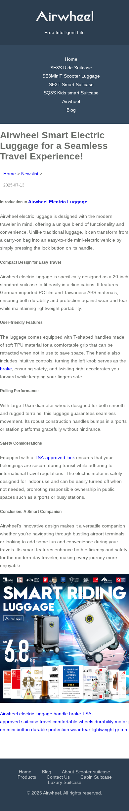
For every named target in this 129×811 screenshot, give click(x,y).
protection (58, 729)
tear (86, 729)
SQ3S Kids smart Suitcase (71, 92)
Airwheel (71, 101)
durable (39, 729)
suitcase (29, 721)
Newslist (29, 173)
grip (119, 729)
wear (75, 729)
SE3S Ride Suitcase (71, 67)
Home (71, 59)
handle (61, 713)
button (23, 729)
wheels (86, 721)
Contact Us (58, 777)
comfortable (65, 721)
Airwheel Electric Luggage (57, 201)
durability (104, 721)
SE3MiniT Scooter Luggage (71, 76)
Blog (71, 110)
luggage (43, 713)
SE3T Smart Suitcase (71, 84)
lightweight (103, 729)
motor (121, 721)
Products (27, 777)
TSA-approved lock (55, 457)
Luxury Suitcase (64, 782)
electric (26, 713)
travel (45, 721)
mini (11, 729)
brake (6, 368)
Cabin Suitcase (96, 777)
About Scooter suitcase (86, 771)
